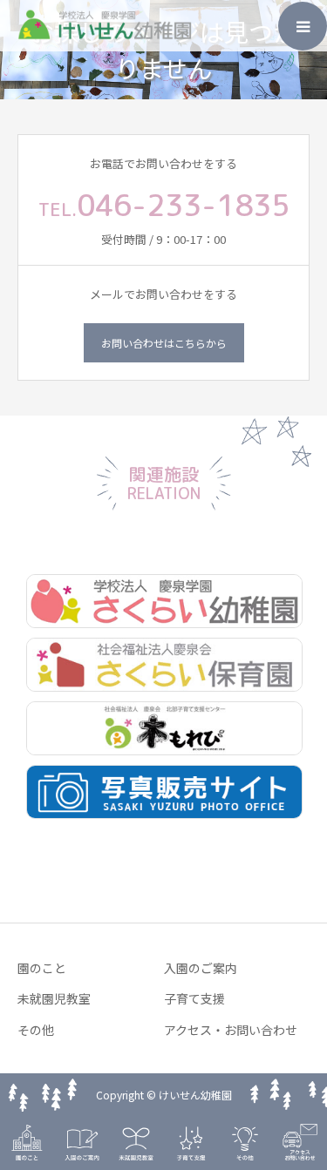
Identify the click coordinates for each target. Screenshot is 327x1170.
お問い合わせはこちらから (164, 342)
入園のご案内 (200, 968)
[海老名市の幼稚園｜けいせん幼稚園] (104, 35)
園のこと (41, 968)
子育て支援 (194, 998)
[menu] (302, 25)
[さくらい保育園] (163, 665)
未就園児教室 (54, 998)
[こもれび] (163, 728)
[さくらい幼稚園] (163, 601)
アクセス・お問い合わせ (230, 1029)
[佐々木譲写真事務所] (163, 792)
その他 (35, 1029)
